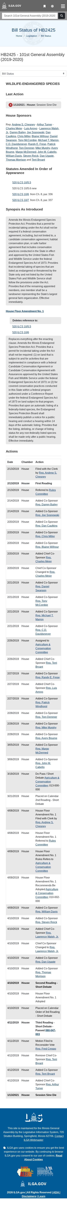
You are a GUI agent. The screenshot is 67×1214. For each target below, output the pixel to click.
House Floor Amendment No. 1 (25, 311)
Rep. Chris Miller (45, 536)
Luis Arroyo (30, 128)
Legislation (31, 36)
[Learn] (44, 6)
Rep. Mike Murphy (45, 727)
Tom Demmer (26, 148)
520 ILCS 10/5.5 (21, 182)
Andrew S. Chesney (23, 124)
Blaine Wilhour (40, 136)
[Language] (52, 6)
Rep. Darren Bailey (46, 504)
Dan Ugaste (47, 155)
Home (19, 36)
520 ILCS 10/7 (20, 200)
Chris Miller (23, 136)
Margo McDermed (26, 152)
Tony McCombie (27, 140)
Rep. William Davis (46, 911)
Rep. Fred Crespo (45, 1048)
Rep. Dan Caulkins (46, 525)
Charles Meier (14, 128)
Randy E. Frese (37, 144)
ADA (56, 1192)
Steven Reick (31, 155)
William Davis (14, 155)
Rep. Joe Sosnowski (47, 515)
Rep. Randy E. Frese (47, 677)
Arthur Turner (44, 124)
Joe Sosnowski (35, 132)
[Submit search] (61, 16)
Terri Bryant (38, 159)
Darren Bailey (18, 132)
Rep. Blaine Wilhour (47, 547)
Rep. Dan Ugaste (45, 961)
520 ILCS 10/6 (20, 194)
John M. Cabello (47, 152)
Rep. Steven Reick (46, 922)
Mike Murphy (42, 148)
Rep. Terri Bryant (45, 1073)
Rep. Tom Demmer (46, 717)
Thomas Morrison (16, 159)
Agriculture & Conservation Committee (43, 648)
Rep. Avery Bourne (46, 738)
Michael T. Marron (48, 140)
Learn (41, 1196)
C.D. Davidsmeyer (16, 144)
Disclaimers (29, 1196)
